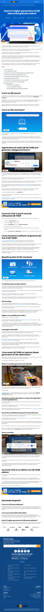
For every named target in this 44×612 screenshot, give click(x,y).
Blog (6, 5)
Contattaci (5, 588)
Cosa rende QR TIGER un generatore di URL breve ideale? (16, 80)
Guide (5, 586)
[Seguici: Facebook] (25, 551)
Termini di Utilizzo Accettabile (35, 595)
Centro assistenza (6, 590)
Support (38, 586)
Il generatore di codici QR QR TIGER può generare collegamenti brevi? (19, 73)
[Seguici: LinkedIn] (15, 551)
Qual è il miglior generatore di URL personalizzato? (17, 88)
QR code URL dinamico (25, 184)
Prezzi (4, 597)
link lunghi (7, 293)
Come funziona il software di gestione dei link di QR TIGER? (16, 76)
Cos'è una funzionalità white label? (14, 86)
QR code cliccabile (29, 418)
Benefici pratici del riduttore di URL (11, 78)
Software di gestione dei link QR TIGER (10, 240)
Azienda (5, 592)
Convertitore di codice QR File (13, 580)
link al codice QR (18, 218)
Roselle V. (8, 17)
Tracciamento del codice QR (8, 340)
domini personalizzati (19, 304)
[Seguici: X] (28, 551)
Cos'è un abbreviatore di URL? (10, 71)
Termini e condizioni (37, 593)
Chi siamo (5, 593)
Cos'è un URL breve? (8, 69)
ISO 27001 (28, 455)
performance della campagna (25, 319)
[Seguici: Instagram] (22, 551)
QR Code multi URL (27, 565)
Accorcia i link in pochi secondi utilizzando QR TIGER (15, 74)
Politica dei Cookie (37, 597)
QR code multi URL (35, 408)
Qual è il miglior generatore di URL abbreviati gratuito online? (22, 5)
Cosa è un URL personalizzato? (13, 85)
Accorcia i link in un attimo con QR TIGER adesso (14, 81)
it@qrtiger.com (38, 587)
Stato (4, 595)
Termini (39, 592)
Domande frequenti (8, 83)
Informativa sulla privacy (36, 596)
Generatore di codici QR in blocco (30, 568)
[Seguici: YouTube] (18, 551)
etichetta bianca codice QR (10, 197)
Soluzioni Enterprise (7, 596)
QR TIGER (5, 173)
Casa (3, 5)
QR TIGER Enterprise (6, 392)
